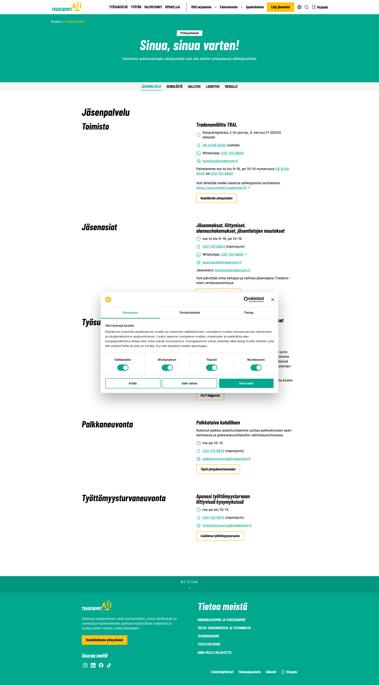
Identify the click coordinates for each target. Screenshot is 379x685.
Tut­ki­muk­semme (208, 636)
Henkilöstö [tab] (175, 86)
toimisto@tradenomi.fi (220, 161)
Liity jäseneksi (280, 7)
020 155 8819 (213, 451)
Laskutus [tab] (213, 86)
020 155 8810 (213, 518)
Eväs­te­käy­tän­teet (222, 672)
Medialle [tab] (231, 86)
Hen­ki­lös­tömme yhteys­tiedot (104, 640)
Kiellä (133, 383)
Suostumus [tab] (130, 312)
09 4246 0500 (214, 145)
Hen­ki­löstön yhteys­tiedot (217, 198)
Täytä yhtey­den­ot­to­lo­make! (218, 469)
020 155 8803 (214, 247)
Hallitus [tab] (194, 86)
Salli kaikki (246, 383)
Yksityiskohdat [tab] (189, 312)
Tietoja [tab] (248, 312)
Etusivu (56, 21)
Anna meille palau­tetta (215, 652)
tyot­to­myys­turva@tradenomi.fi (227, 526)
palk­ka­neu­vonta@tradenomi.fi (226, 459)
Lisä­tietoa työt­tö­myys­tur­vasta (220, 536)
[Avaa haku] (306, 7)
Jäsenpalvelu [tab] (151, 86)
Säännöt (271, 672)
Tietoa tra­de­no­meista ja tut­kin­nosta (224, 628)
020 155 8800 (232, 153)
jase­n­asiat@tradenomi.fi (222, 262)
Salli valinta (189, 383)
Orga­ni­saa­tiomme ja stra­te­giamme (222, 620)
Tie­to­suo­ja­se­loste (249, 672)
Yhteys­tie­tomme (209, 644)
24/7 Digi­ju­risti (210, 395)
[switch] (167, 367)
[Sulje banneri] (272, 299)
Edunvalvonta (228, 7)
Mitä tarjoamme (201, 7)
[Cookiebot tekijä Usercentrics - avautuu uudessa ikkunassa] (246, 300)
